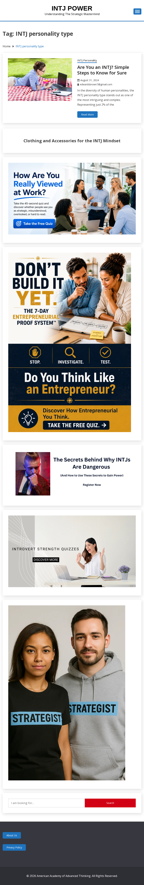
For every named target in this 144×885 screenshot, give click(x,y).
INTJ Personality (87, 60)
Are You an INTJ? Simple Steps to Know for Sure (103, 70)
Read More (87, 114)
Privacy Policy (14, 847)
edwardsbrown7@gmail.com (96, 84)
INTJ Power (72, 8)
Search (110, 803)
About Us (11, 835)
